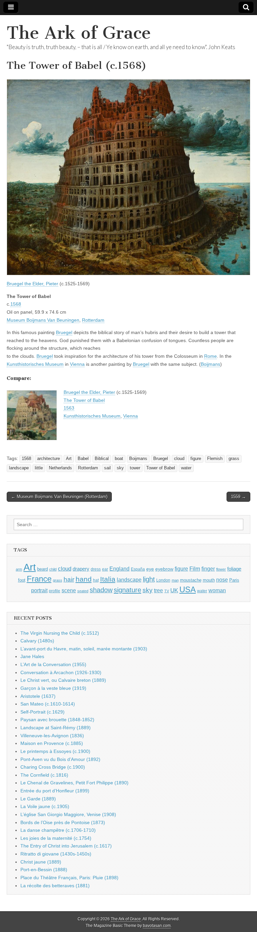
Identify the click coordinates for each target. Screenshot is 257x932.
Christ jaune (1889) (40, 862)
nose (222, 580)
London (163, 580)
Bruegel (64, 332)
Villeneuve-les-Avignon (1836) (52, 735)
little (39, 468)
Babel (83, 458)
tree (158, 590)
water (186, 468)
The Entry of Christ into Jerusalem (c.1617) (66, 845)
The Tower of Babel (84, 400)
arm (19, 569)
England (119, 569)
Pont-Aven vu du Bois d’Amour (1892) (60, 759)
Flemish (215, 458)
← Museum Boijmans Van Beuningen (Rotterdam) (59, 496)
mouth (209, 580)
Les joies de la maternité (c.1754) (55, 838)
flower (221, 569)
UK (174, 590)
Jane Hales (32, 656)
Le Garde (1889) (38, 798)
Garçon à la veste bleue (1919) (53, 688)
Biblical (102, 458)
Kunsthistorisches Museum (35, 364)
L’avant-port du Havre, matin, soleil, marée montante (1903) (83, 648)
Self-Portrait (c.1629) (42, 712)
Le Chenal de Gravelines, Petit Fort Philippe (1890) (74, 782)
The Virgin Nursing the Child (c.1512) (59, 633)
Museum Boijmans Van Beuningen (43, 320)
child (53, 569)
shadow (101, 590)
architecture (48, 458)
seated (82, 591)
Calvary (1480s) (37, 640)
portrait (39, 590)
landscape (19, 468)
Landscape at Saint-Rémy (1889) (55, 727)
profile (54, 591)
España (138, 569)
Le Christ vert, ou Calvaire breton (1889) (63, 680)
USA (187, 589)
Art (69, 458)
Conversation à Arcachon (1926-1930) (60, 672)
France (39, 578)
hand (84, 579)
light (149, 579)
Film (194, 569)
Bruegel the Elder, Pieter (32, 283)
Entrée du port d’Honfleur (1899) (54, 790)
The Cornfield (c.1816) (44, 775)
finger (208, 569)
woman (217, 590)
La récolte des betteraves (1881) (55, 885)
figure (195, 458)
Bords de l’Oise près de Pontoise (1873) (62, 822)
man (175, 580)
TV (166, 591)
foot (21, 580)
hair (69, 579)
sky (120, 468)
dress (96, 569)
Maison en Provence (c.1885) (51, 743)
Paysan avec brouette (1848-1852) (57, 719)
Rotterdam (93, 320)
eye (150, 569)
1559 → (238, 496)
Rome (210, 356)
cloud (179, 458)
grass (234, 458)
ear (105, 569)
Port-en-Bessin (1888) (43, 869)
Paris (234, 580)
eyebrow (164, 569)
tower (135, 468)
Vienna (77, 364)
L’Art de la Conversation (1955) (53, 664)
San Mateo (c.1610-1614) (47, 704)
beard (42, 569)
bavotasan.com (157, 925)
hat (96, 580)
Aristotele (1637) (38, 696)
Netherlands (60, 468)
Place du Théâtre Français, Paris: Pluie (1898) (69, 877)
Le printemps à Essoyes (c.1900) (55, 751)
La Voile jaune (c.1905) (44, 806)
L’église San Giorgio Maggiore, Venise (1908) (68, 814)
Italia (107, 579)
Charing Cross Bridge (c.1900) (52, 767)
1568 (15, 304)
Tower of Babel (160, 468)
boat (119, 458)
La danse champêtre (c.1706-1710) (58, 830)
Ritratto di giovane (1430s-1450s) (55, 854)
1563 (69, 408)
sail (107, 468)
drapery (81, 569)
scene (69, 590)
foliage (234, 569)
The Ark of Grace (79, 33)
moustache (190, 580)
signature (127, 590)
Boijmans (210, 364)
